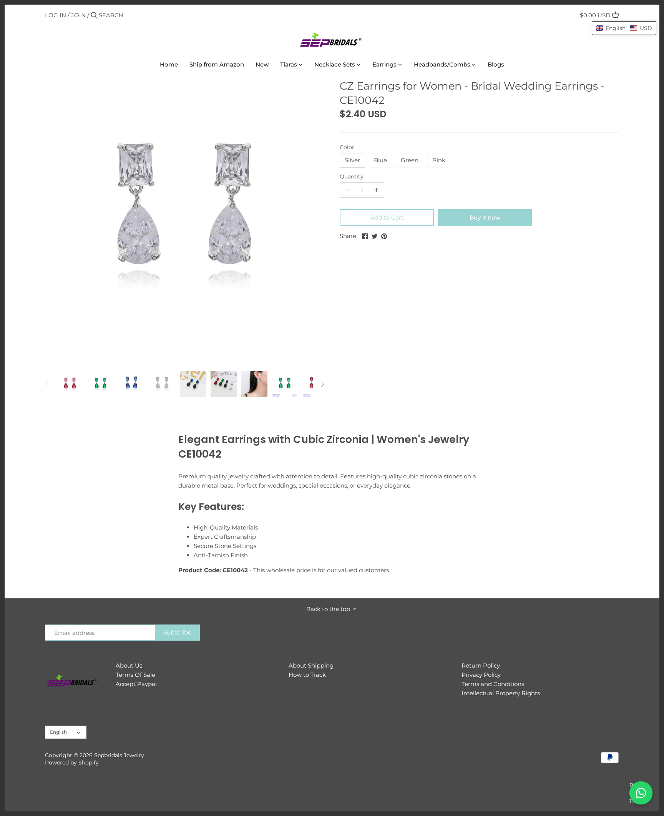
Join (78, 15)
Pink (438, 160)
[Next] (322, 384)
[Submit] (94, 15)
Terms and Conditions (492, 684)
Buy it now (485, 217)
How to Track (307, 674)
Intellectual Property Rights (500, 693)
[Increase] (376, 190)
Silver (352, 160)
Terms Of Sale (135, 674)
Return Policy (480, 665)
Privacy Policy (481, 674)
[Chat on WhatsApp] (640, 792)
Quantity (352, 176)
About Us (129, 665)
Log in (55, 15)
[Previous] (47, 384)
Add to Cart (386, 217)
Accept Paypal (136, 684)
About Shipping (311, 665)
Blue (380, 160)
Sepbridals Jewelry (119, 755)
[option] (69, 384)
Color (347, 147)
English (58, 732)
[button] (624, 28)
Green (409, 160)
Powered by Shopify (72, 762)
